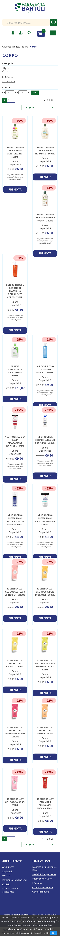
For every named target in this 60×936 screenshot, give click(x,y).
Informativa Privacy (42, 878)
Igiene (25, 46)
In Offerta (9, 81)
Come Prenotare (40, 891)
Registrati (7, 871)
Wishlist (6, 875)
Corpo (5, 71)
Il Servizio (37, 883)
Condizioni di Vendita (42, 887)
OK (53, 933)
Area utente (8, 866)
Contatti (6, 884)
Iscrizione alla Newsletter (14, 879)
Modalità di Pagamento (44, 874)
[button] (38, 107)
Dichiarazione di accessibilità (10, 890)
